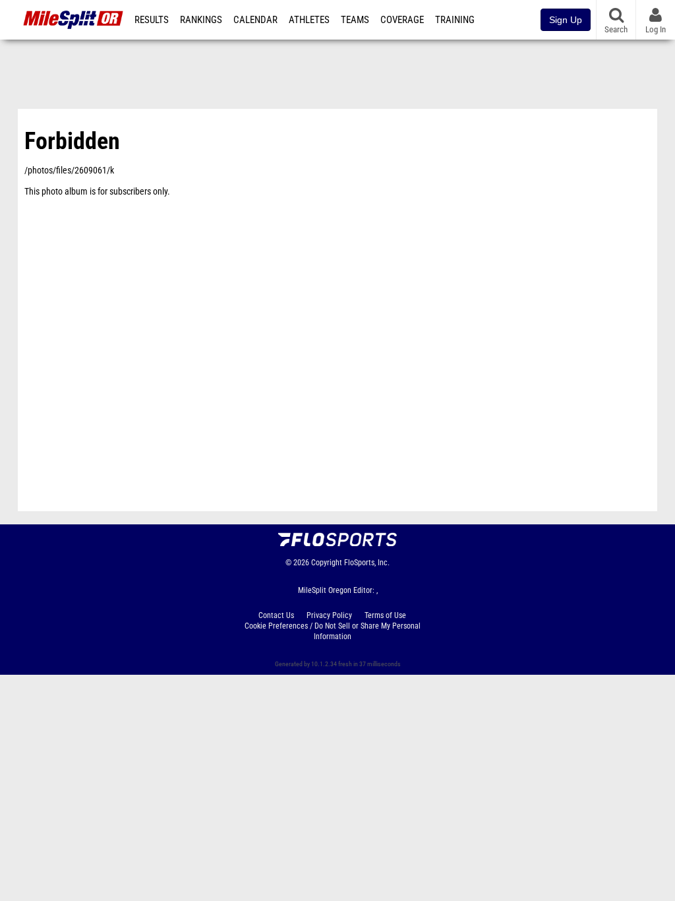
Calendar (255, 20)
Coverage (402, 20)
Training (455, 20)
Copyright (326, 562)
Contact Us (276, 615)
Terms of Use (385, 615)
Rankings (201, 20)
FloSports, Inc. (367, 562)
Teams (355, 20)
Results (151, 20)
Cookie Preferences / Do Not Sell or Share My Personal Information (333, 631)
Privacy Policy (329, 615)
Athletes (309, 20)
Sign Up (565, 20)
